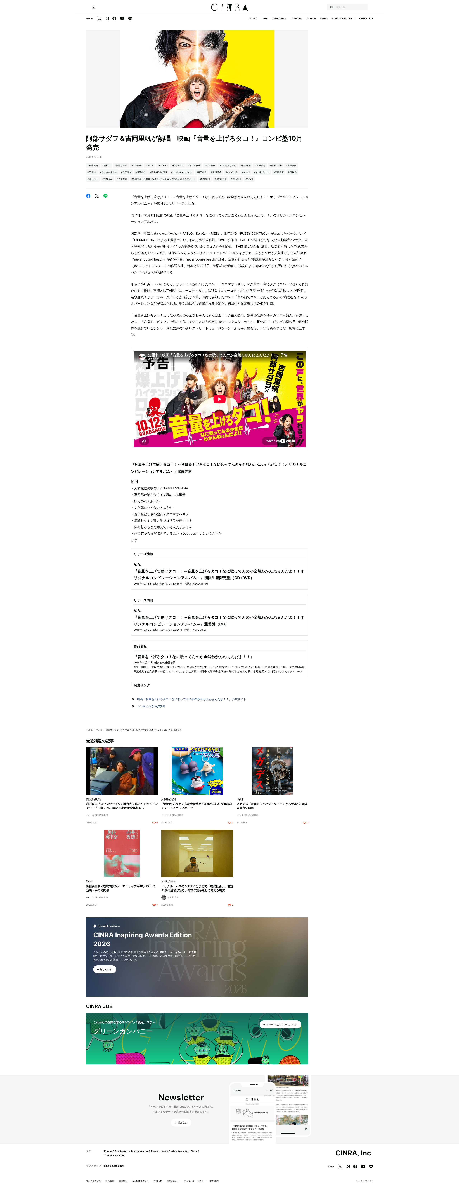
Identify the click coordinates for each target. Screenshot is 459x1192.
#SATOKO (205, 178)
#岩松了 (106, 165)
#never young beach (181, 172)
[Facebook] (114, 19)
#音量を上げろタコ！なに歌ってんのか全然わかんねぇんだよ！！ (163, 178)
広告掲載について (140, 1180)
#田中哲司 (93, 165)
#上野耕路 (260, 165)
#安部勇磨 (279, 172)
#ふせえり (93, 178)
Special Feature (342, 18)
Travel (108, 1155)
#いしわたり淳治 (227, 165)
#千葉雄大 (126, 172)
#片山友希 (122, 178)
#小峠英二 (107, 178)
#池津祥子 (141, 172)
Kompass (118, 1165)
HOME (89, 729)
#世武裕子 (136, 165)
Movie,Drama (139, 1151)
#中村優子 (210, 165)
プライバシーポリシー (194, 1180)
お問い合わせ (173, 1180)
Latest (253, 18)
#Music (246, 172)
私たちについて (93, 1180)
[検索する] (331, 7)
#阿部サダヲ (121, 165)
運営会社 (110, 1180)
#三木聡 (92, 172)
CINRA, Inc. (354, 1153)
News (264, 18)
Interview (296, 18)
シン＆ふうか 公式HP (151, 706)
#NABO (249, 178)
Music (99, 729)
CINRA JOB (366, 18)
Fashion (120, 1155)
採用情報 (123, 1180)
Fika (106, 1165)
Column (311, 18)
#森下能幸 (202, 172)
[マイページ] (93, 7)
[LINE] (130, 19)
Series (324, 18)
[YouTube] (122, 18)
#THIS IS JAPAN (158, 172)
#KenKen (162, 165)
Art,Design (121, 1151)
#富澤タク (291, 165)
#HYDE (149, 165)
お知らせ (157, 1180)
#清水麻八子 (220, 178)
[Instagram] (107, 19)
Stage (154, 1151)
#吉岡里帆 (216, 172)
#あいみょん (232, 172)
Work (193, 1151)
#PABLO (292, 172)
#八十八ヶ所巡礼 (108, 172)
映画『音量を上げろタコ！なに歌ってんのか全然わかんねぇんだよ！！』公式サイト (191, 699)
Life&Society (179, 1151)
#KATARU (236, 178)
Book (165, 1151)
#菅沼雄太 (245, 165)
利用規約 (214, 1180)
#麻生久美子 (194, 165)
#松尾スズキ (178, 165)
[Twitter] (99, 19)
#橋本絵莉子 (275, 165)
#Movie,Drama (261, 172)
